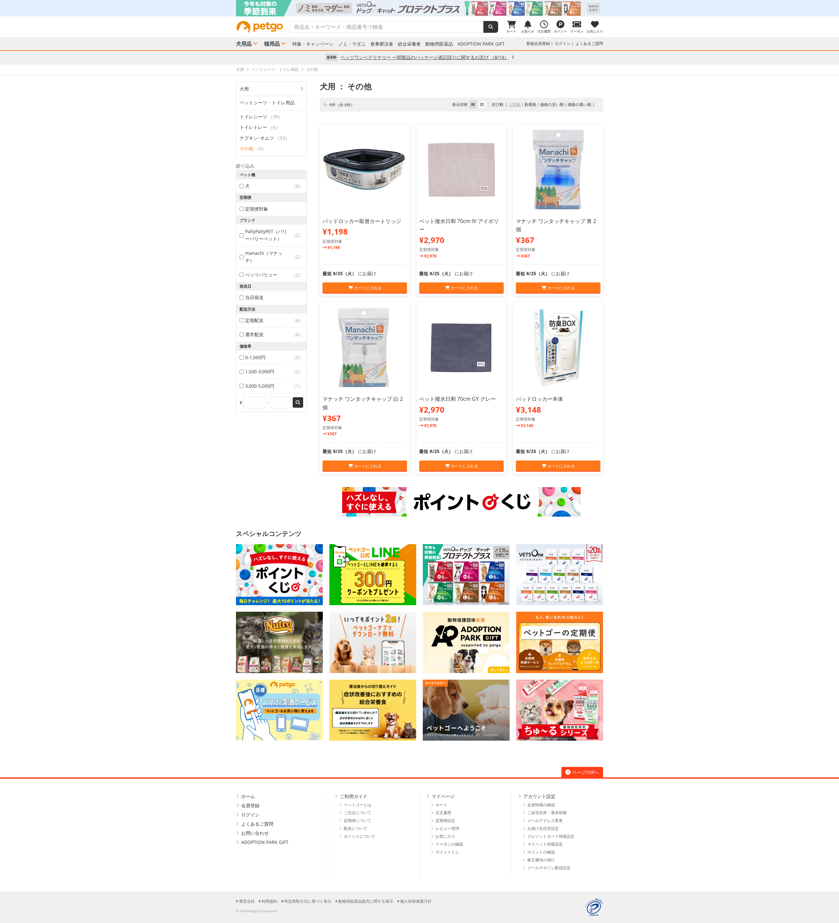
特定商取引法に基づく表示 (307, 901)
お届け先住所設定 (543, 828)
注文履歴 (443, 812)
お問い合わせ (255, 833)
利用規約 (269, 901)
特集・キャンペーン (313, 44)
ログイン (563, 43)
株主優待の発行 (541, 860)
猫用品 (272, 43)
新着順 (530, 104)
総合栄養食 (409, 44)
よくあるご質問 (589, 43)
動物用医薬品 (439, 44)
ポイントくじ (447, 852)
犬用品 (244, 43)
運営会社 (247, 901)
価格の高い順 (579, 104)
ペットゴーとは (357, 805)
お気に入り (445, 836)
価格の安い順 (552, 104)
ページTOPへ (585, 772)
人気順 (514, 104)
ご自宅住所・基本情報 (547, 812)
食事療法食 (381, 44)
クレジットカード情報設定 (551, 836)
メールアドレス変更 (545, 820)
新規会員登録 (538, 43)
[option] (419, 8)
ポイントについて (359, 836)
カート (441, 805)
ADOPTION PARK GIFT (481, 44)
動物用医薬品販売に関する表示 (365, 901)
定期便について (357, 820)
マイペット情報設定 (545, 844)
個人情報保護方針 (416, 901)
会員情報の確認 (541, 805)
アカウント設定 (539, 796)
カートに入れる (367, 288)
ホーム (248, 796)
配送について (355, 828)
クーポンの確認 (449, 844)
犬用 (244, 89)
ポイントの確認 (541, 852)
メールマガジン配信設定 (549, 868)
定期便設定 (445, 820)
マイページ (443, 796)
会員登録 (250, 805)
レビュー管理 (447, 828)
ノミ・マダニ (352, 44)
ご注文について (357, 812)
